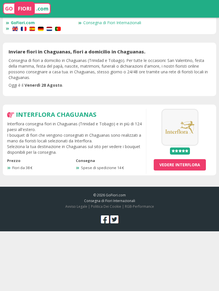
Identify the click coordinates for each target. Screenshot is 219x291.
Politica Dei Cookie (106, 206)
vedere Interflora (179, 164)
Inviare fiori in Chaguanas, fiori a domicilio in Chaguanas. (77, 52)
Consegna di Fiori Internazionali (112, 22)
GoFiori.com (23, 22)
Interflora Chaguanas (56, 114)
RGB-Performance (139, 206)
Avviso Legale (76, 206)
